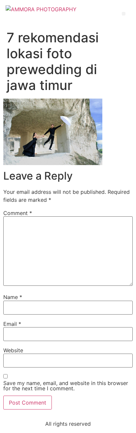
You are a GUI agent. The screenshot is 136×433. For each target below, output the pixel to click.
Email (12, 323)
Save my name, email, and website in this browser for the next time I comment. (65, 385)
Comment (17, 213)
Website (13, 350)
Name (12, 297)
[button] (123, 14)
